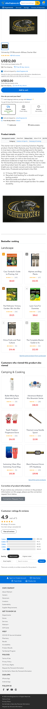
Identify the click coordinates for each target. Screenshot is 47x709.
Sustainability (6, 604)
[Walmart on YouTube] (11, 689)
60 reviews (16, 55)
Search (42, 561)
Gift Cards (5, 628)
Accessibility (6, 645)
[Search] (37, 3)
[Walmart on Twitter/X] (7, 689)
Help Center (36, 578)
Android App (6, 682)
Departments (9, 7)
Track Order (18, 581)
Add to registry (35, 125)
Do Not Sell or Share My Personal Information (17, 671)
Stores (4, 618)
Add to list (12, 125)
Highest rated (26, 556)
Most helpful (7, 561)
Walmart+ (5, 624)
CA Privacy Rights (8, 665)
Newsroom (5, 598)
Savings (26, 7)
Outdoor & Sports (22, 141)
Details (18, 120)
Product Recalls (7, 648)
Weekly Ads (32, 581)
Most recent (13, 556)
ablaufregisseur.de (22, 71)
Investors (5, 601)
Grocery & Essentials (38, 7)
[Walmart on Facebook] (3, 689)
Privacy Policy (6, 662)
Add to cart (23, 90)
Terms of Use (6, 658)
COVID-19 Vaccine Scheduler (11, 635)
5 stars (4, 539)
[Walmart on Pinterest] (16, 689)
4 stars (3, 541)
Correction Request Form (13, 499)
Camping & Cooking (35, 141)
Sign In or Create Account (17, 578)
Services (18, 7)
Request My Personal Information (13, 668)
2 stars (4, 546)
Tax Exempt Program (9, 651)
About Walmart (7, 592)
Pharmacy (5, 638)
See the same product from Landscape (33, 355)
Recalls (4, 641)
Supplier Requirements (9, 607)
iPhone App (6, 678)
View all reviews (8, 531)
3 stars (4, 544)
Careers (4, 595)
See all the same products (37, 480)
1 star (4, 549)
